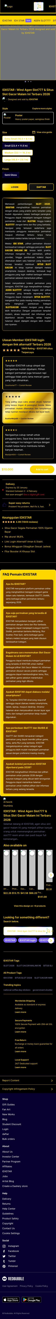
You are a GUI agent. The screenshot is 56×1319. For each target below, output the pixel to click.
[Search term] (39, 6)
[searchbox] (28, 931)
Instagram (13, 1246)
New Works (8, 1114)
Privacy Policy (26, 1286)
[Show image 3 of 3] (30, 81)
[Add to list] (6, 853)
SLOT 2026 (43, 204)
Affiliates (7, 1166)
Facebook (13, 1251)
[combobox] (38, 6)
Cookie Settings (11, 1233)
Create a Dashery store (15, 1186)
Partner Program (11, 1161)
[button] (41, 875)
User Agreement (10, 1286)
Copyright (7, 1223)
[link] (10, 940)
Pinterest (13, 1266)
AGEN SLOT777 (42, 20)
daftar (5, 1134)
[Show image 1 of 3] (25, 81)
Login (5, 1129)
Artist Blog (8, 1181)
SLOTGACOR (12, 307)
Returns (6, 1203)
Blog (4, 1119)
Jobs (5, 1176)
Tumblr (12, 1261)
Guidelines (7, 1213)
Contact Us (8, 1228)
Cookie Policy (41, 1286)
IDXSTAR (7, 20)
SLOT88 (31, 221)
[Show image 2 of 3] (28, 81)
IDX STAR (22, 20)
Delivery (6, 1198)
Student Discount (11, 1124)
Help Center (8, 1208)
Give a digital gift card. (34, 494)
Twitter (12, 1256)
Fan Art (6, 1109)
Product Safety (10, 1218)
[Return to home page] (18, 6)
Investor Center (10, 1156)
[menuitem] (7, 20)
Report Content (10, 1080)
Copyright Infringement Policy (18, 1088)
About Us (7, 1151)
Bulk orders (8, 1138)
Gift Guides (8, 1104)
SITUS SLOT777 (42, 297)
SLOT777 (10, 224)
